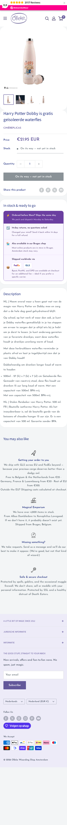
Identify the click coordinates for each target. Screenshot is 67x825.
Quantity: (9, 164)
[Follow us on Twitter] (12, 718)
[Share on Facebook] (41, 190)
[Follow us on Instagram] (25, 718)
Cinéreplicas (12, 128)
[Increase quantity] (38, 164)
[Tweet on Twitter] (54, 190)
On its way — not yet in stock (33, 176)
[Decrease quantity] (20, 164)
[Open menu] (5, 18)
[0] (61, 18)
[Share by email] (61, 190)
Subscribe (15, 685)
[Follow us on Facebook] (5, 718)
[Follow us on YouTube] (38, 718)
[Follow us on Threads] (18, 718)
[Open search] (47, 18)
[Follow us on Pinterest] (32, 718)
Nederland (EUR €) (39, 701)
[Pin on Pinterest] (48, 190)
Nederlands (11, 701)
